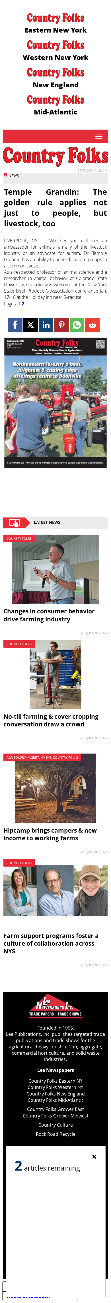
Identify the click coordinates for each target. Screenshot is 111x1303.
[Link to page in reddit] (92, 325)
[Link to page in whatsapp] (77, 325)
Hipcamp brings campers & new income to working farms (50, 834)
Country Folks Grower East (55, 1109)
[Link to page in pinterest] (61, 325)
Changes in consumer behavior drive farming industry (49, 615)
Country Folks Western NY (55, 1087)
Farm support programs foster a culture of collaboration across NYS (51, 943)
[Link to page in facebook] (15, 325)
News (14, 175)
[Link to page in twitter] (30, 325)
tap (98, 136)
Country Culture (55, 1125)
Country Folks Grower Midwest (56, 1116)
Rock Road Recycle (55, 1134)
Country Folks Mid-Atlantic (56, 1100)
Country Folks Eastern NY (55, 1081)
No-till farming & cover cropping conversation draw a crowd (50, 720)
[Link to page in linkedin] (46, 325)
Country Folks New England (55, 1094)
